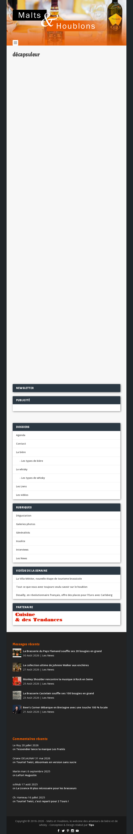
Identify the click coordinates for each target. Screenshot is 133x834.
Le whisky (22, 469)
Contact (21, 443)
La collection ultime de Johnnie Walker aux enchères (56, 665)
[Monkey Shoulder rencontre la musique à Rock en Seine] (17, 681)
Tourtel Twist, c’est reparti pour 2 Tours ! (42, 801)
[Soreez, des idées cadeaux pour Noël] (66, 92)
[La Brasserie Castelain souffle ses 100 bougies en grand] (17, 695)
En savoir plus (104, 154)
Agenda (20, 435)
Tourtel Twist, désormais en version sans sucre (46, 762)
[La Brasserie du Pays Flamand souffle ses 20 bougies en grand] (17, 653)
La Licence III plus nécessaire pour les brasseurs (46, 788)
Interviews (22, 549)
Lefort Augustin (26, 775)
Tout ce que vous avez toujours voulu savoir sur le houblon (51, 586)
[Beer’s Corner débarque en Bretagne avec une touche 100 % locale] (17, 709)
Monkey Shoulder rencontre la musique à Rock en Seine (58, 679)
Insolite (52, 351)
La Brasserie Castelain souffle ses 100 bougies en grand (58, 693)
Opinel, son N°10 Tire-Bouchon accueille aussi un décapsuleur (59, 234)
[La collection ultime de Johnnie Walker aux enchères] (17, 667)
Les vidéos (22, 495)
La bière (21, 452)
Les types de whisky (33, 477)
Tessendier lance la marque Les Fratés (40, 749)
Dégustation (23, 515)
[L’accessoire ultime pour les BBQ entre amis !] (66, 304)
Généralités (23, 532)
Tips (91, 825)
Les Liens (21, 486)
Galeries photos (25, 524)
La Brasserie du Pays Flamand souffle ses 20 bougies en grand (62, 651)
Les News (54, 135)
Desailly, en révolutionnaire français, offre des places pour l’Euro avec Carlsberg (64, 595)
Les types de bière (32, 460)
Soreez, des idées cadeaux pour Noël (42, 129)
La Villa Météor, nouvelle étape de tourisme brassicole (49, 578)
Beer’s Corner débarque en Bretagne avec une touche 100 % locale (65, 707)
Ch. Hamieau (26, 135)
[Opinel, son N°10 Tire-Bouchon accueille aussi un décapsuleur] (66, 196)
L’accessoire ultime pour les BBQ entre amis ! (48, 345)
